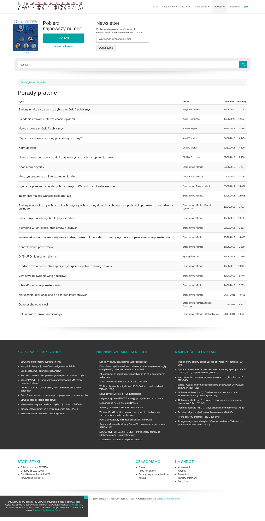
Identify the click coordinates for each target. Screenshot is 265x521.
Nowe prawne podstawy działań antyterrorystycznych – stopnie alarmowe (66, 157)
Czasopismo (168, 6)
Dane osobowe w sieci (33, 304)
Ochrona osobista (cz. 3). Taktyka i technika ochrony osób (207, 407)
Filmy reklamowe (147, 470)
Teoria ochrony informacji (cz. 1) (194, 417)
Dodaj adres (106, 47)
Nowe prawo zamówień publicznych (42, 128)
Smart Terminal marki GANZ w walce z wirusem (123, 381)
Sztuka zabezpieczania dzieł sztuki (38, 400)
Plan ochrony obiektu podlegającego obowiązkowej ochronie (208, 362)
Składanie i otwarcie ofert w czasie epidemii (47, 119)
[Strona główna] (52, 6)
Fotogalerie (234, 6)
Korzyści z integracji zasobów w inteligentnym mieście (48, 366)
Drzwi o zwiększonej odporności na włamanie (201, 412)
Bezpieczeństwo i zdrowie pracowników (41, 371)
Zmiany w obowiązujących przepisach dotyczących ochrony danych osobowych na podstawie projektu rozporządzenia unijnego (96, 207)
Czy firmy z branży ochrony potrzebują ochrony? (50, 138)
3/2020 (63, 38)
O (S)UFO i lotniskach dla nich (38, 256)
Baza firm (186, 6)
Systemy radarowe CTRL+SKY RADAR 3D (121, 407)
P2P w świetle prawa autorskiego (40, 314)
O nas (142, 467)
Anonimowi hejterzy (31, 167)
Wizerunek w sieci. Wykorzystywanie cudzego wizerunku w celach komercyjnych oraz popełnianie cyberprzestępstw (94, 237)
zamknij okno (75, 504)
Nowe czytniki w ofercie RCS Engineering (120, 394)
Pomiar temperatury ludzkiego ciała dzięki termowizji (125, 419)
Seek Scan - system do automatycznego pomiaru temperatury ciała (54, 395)
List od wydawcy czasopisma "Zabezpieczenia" (123, 362)
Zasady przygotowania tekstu (154, 474)
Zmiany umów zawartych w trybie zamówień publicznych (55, 109)
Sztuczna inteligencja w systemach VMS (41, 362)
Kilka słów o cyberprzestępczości (40, 285)
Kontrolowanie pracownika (36, 247)
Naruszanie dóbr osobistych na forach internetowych (53, 294)
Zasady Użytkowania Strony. (47, 510)
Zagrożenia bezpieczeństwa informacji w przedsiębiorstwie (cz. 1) (211, 377)
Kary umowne (28, 147)
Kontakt (142, 478)
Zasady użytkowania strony (168, 499)
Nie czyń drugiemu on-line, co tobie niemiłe (47, 176)
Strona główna (28, 82)
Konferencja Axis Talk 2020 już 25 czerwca (120, 439)
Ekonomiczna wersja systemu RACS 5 (118, 403)
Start (155, 6)
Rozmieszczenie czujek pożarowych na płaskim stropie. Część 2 (53, 375)
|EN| (246, 6)
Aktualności (201, 6)
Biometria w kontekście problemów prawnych (48, 227)
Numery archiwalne (188, 478)
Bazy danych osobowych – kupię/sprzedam (47, 218)
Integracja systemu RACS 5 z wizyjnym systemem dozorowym (131, 398)
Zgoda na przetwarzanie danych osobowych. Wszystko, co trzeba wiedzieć (67, 186)
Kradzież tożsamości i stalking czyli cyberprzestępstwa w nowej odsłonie (66, 266)
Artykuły (218, 6)
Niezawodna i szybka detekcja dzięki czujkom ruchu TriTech (51, 404)
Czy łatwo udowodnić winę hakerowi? (43, 275)
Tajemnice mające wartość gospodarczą (45, 195)
